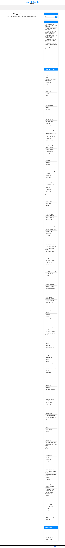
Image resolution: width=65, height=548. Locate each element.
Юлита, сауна (48, 519)
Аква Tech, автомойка (49, 179)
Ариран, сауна (48, 191)
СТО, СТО (47, 457)
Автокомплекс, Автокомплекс (50, 125)
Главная (14, 6)
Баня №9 (47, 210)
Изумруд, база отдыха (49, 290)
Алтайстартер (48, 187)
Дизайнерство (40, 6)
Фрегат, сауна (48, 500)
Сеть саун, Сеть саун (49, 436)
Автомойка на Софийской (50, 140)
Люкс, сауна (48, 336)
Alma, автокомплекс (49, 73)
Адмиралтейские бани (49, 175)
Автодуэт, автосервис (49, 121)
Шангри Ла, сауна (49, 504)
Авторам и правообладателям (51, 156)
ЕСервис (47, 279)
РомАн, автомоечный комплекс (51, 417)
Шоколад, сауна (48, 510)
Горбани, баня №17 (49, 256)
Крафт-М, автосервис (49, 304)
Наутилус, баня (48, 366)
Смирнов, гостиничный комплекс (51, 442)
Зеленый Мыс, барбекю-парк (50, 286)
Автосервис (48, 160)
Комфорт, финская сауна (50, 300)
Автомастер (48, 128)
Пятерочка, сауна (49, 402)
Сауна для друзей (49, 429)
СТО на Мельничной (49, 455)
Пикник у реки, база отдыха (50, 389)
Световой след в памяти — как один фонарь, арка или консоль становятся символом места (50, 32)
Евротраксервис (48, 277)
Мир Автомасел (48, 345)
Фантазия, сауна (48, 497)
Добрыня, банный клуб (49, 267)
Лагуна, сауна (48, 314)
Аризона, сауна (48, 189)
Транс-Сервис (48, 481)
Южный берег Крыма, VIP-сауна (51, 517)
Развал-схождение (49, 408)
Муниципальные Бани (49, 357)
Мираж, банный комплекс (50, 347)
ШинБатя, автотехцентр (50, 506)
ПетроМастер (48, 387)
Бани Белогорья (48, 197)
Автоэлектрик (48, 173)
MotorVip (47, 89)
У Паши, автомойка (49, 482)
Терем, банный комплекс (50, 469)
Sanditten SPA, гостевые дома (50, 97)
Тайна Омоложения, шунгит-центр (51, 463)
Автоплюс (47, 155)
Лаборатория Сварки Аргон (50, 310)
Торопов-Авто (48, 477)
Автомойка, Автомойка (49, 142)
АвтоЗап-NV (48, 123)
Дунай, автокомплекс (49, 273)
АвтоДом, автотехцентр (50, 117)
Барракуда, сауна (49, 219)
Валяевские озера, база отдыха (51, 244)
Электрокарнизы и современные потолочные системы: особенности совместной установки (51, 36)
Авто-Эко (47, 107)
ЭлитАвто (47, 515)
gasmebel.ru (32, 1)
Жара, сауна (48, 280)
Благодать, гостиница (49, 231)
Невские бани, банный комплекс (51, 368)
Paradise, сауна (48, 91)
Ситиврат (47, 438)
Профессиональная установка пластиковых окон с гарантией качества (50, 40)
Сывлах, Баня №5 (49, 461)
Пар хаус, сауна (48, 383)
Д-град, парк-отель (49, 262)
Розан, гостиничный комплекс (50, 415)
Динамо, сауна (48, 266)
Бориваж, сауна (48, 233)
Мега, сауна (48, 341)
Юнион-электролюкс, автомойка (51, 521)
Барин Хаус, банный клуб (50, 217)
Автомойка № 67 (48, 138)
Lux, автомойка (48, 87)
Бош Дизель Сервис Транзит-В (51, 238)
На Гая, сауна (48, 359)
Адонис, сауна (48, 177)
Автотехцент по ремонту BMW (50, 171)
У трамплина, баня (49, 484)
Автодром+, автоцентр (49, 119)
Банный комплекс (49, 203)
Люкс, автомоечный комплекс (50, 331)
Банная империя (48, 199)
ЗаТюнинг (47, 282)
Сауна (47, 425)
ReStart (47, 95)
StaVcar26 (47, 101)
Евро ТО (47, 275)
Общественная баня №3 (50, 376)
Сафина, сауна (48, 435)
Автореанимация (49, 158)
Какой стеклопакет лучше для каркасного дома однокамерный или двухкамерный (51, 25)
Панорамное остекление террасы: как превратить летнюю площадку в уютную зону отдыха (50, 57)
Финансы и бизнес (49, 539)
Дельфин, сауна (48, 264)
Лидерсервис (48, 325)
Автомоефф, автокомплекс (50, 136)
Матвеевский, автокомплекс (50, 339)
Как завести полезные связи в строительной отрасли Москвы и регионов (50, 63)
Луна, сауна (48, 329)
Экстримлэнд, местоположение (51, 513)
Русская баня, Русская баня (50, 419)
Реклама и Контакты (49, 413)
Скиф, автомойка (48, 440)
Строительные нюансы (31, 6)
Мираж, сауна (48, 349)
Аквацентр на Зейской (49, 182)
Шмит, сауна (48, 508)
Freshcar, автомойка (49, 82)
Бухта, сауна (48, 242)
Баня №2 (47, 207)
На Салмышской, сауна (50, 363)
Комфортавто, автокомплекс (50, 302)
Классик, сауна (48, 295)
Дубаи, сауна (48, 269)
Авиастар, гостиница (49, 105)
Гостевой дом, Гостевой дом (50, 260)
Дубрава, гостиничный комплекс (51, 271)
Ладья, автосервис (49, 318)
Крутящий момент (49, 308)
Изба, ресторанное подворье (50, 288)
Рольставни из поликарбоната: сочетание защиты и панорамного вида (50, 47)
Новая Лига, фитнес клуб (50, 374)
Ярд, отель (47, 523)
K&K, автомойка (48, 86)
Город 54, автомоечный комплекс (51, 258)
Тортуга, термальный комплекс (51, 479)
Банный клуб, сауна (49, 201)
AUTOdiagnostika (48, 75)
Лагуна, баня (48, 312)
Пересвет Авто (48, 385)
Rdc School (47, 93)
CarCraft (47, 77)
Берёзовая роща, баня (49, 224)
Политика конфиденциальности (51, 394)
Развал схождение (49, 406)
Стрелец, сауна (48, 459)
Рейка (47, 411)
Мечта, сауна (48, 343)
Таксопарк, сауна (48, 464)
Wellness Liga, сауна (49, 103)
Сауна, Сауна (48, 431)
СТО (46, 450)
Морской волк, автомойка (50, 355)
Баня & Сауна (48, 205)
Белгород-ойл (48, 221)
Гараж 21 (47, 253)
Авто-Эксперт (48, 109)
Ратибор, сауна (48, 409)
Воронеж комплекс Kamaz (50, 251)
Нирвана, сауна (48, 372)
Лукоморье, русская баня (50, 327)
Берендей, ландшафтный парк (51, 229)
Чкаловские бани (48, 502)
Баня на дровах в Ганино (50, 212)
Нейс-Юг (47, 370)
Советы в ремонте (21, 6)
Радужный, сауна (48, 404)
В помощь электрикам (49, 530)
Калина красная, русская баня (51, 293)
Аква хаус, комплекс (49, 180)
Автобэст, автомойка (49, 111)
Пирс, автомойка (48, 391)
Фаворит (47, 495)
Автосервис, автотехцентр (50, 169)
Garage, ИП (47, 84)
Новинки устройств (49, 6)
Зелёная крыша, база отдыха (50, 284)
